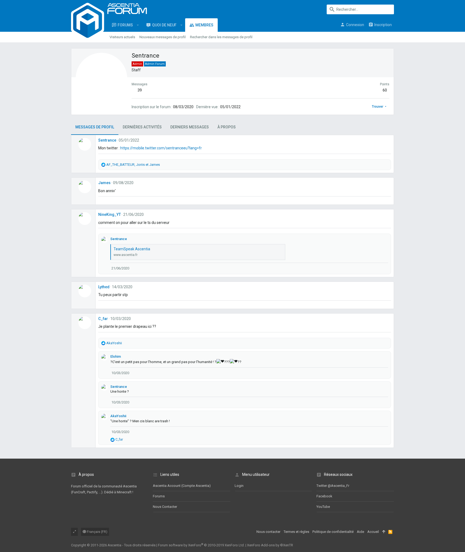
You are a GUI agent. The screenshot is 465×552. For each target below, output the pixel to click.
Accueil (373, 532)
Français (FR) (96, 532)
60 (385, 90)
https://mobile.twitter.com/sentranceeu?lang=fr (161, 148)
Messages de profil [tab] (94, 127)
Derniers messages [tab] (189, 127)
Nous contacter (165, 507)
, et (133, 165)
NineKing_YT (109, 214)
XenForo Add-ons (270, 545)
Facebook (324, 496)
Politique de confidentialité (333, 532)
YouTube (323, 507)
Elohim (115, 356)
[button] (138, 25)
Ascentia (114, 545)
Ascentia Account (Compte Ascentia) (182, 486)
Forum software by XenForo (201, 545)
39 (140, 90)
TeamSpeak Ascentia (132, 249)
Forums (159, 496)
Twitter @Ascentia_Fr (332, 486)
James (104, 183)
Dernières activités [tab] (142, 127)
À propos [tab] (226, 127)
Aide (360, 532)
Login (239, 486)
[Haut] (384, 532)
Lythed (104, 287)
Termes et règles (296, 532)
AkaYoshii (118, 416)
